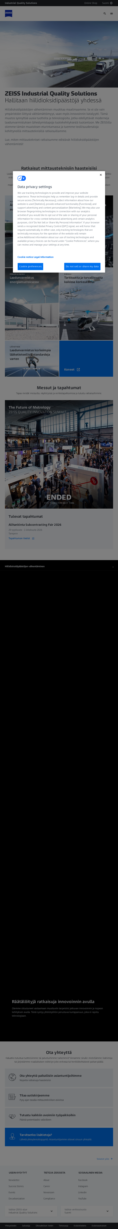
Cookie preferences (30, 266)
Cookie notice (26, 257)
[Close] (100, 175)
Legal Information (43, 257)
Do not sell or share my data (82, 266)
